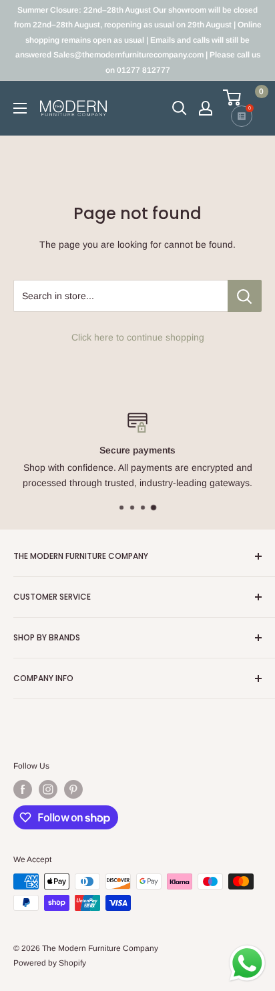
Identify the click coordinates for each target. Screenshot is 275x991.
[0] (241, 97)
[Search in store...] (245, 296)
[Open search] (179, 108)
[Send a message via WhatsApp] (247, 963)
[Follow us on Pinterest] (73, 789)
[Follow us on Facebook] (22, 789)
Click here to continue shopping (137, 337)
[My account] (205, 108)
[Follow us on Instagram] (48, 789)
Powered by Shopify (49, 963)
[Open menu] (20, 108)
